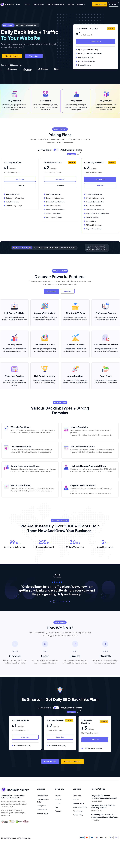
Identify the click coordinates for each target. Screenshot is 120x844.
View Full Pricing (50, 761)
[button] (51, 601)
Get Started (19, 179)
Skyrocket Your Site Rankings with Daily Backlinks (103, 806)
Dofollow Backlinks (21, 446)
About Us (67, 291)
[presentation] (17, 596)
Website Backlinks (20, 427)
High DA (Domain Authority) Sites (88, 465)
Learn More (20, 186)
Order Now (25, 737)
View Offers (33, 56)
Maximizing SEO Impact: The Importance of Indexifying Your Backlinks (104, 815)
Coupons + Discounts (72, 761)
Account (115, 4)
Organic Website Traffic (83, 485)
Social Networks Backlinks (24, 465)
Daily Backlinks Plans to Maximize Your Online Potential (104, 796)
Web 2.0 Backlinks (20, 485)
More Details (51, 291)
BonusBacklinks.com (9, 838)
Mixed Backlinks (79, 427)
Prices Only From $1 (12, 56)
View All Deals (95, 41)
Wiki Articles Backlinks (82, 446)
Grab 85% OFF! (100, 4)
